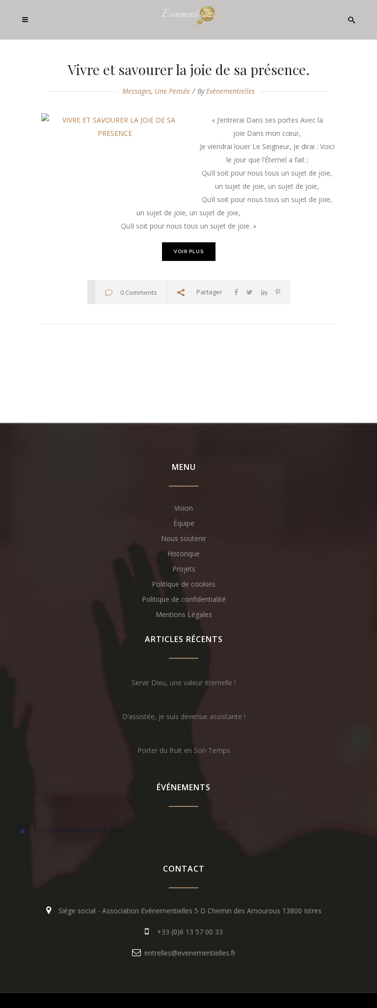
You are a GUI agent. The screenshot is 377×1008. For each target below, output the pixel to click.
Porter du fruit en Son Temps (183, 750)
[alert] (183, 830)
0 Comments (138, 292)
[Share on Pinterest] (277, 292)
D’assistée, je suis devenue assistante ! (183, 716)
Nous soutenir (183, 538)
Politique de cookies (183, 584)
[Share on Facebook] (236, 292)
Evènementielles (230, 91)
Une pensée (172, 91)
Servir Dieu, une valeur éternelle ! (184, 682)
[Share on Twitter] (249, 292)
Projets (183, 568)
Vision (183, 508)
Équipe (183, 523)
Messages (136, 91)
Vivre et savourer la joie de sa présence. (189, 69)
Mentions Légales (184, 614)
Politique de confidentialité (184, 599)
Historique (183, 553)
